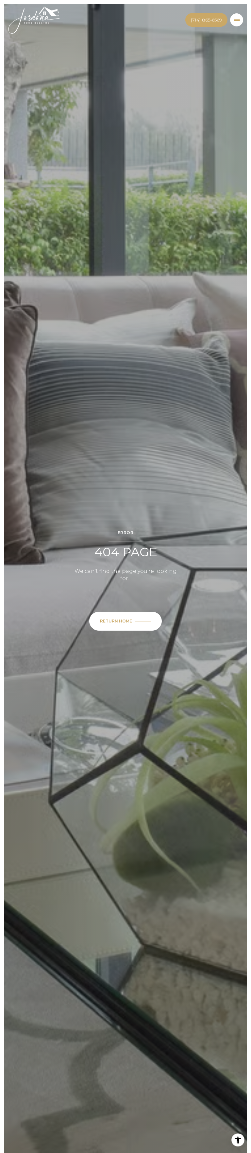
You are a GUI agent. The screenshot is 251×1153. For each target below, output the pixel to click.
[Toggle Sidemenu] (236, 19)
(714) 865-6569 (206, 20)
